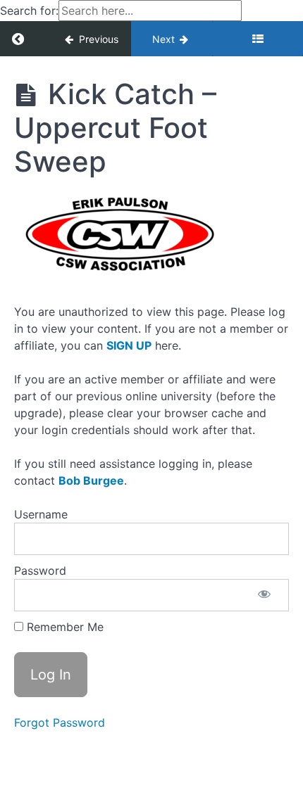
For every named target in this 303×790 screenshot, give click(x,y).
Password (40, 570)
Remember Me (63, 627)
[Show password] (264, 595)
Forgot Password (59, 722)
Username (41, 514)
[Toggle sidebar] (257, 38)
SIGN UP (129, 345)
